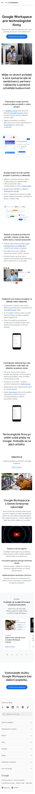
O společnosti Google (7, 783)
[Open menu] (2, 2)
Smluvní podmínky (19, 780)
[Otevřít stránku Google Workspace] (11, 2)
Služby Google (20, 783)
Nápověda (29, 783)
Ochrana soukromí (6, 780)
